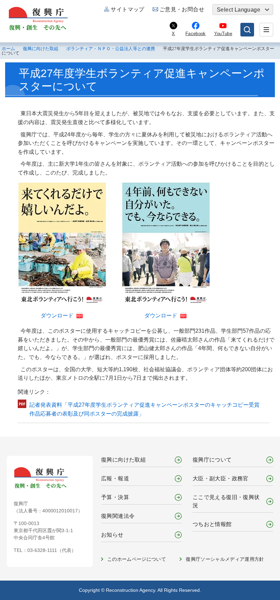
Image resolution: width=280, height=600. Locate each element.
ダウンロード (58, 315)
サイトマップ (127, 9)
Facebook (195, 33)
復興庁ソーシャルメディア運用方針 (225, 559)
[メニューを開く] (266, 29)
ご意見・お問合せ (181, 9)
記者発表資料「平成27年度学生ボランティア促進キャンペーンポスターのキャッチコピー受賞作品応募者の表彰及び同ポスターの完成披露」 (144, 409)
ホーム (8, 48)
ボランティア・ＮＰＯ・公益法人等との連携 (110, 48)
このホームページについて (136, 559)
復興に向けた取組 (40, 48)
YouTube (223, 33)
